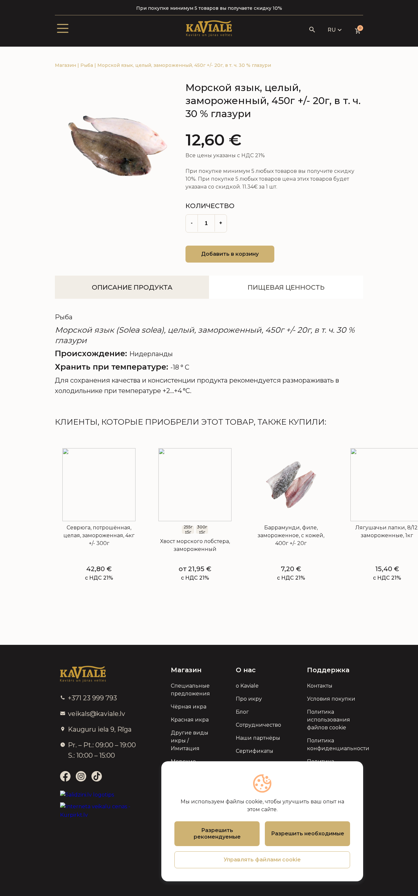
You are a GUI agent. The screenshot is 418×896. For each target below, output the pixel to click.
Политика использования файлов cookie (328, 720)
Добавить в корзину (230, 254)
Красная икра (190, 720)
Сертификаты (254, 751)
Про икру (249, 699)
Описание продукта (132, 287)
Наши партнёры (258, 738)
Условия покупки (331, 699)
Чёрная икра (188, 707)
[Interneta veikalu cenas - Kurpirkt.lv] (99, 810)
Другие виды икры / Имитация (189, 741)
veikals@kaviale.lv (96, 714)
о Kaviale (247, 686)
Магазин (66, 65)
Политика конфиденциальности (332, 744)
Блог (242, 712)
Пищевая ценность (286, 287)
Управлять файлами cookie (262, 860)
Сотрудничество (258, 725)
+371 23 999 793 (92, 698)
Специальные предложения (190, 690)
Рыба (87, 65)
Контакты (319, 686)
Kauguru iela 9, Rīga (100, 729)
